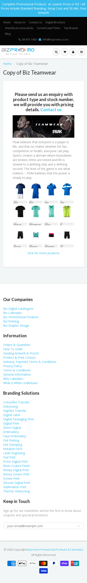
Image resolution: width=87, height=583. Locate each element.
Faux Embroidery (14, 436)
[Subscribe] (78, 526)
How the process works (19, 28)
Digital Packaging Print (18, 419)
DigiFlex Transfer (14, 411)
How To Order (13, 349)
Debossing (10, 406)
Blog (8, 34)
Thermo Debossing (16, 491)
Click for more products (43, 253)
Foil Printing (11, 440)
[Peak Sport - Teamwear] (43, 126)
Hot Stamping (12, 445)
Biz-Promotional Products (21, 317)
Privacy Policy (12, 366)
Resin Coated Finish (16, 466)
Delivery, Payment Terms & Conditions (29, 362)
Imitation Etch (12, 449)
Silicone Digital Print (16, 483)
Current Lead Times (48, 28)
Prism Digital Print (15, 461)
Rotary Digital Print (16, 470)
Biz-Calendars (12, 313)
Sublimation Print (14, 487)
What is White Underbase (20, 383)
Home (7, 22)
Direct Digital (12, 428)
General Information (17, 374)
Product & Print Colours (19, 357)
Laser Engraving (14, 453)
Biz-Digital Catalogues (18, 309)
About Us (19, 22)
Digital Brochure (55, 22)
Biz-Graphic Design (16, 325)
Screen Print (11, 478)
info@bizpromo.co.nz (55, 39)
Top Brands (71, 28)
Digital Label (11, 415)
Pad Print (9, 457)
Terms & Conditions (17, 370)
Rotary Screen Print (16, 474)
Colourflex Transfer (16, 402)
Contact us (50, 109)
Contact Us (35, 22)
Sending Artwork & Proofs (21, 353)
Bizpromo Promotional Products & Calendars (54, 549)
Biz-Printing (11, 321)
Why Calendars (13, 379)
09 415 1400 (29, 39)
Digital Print (11, 423)
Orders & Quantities (16, 345)
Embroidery (11, 432)
